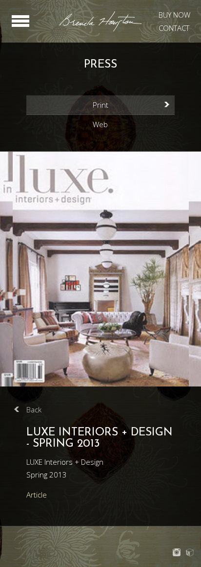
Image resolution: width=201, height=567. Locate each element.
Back (33, 409)
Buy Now (174, 15)
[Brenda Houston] (100, 29)
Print (100, 105)
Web (100, 124)
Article (36, 494)
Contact (174, 28)
